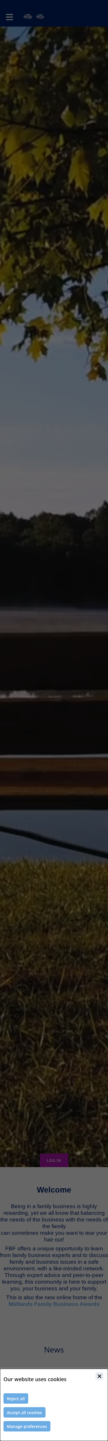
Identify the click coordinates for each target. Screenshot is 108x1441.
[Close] (99, 1376)
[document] (54, 1405)
